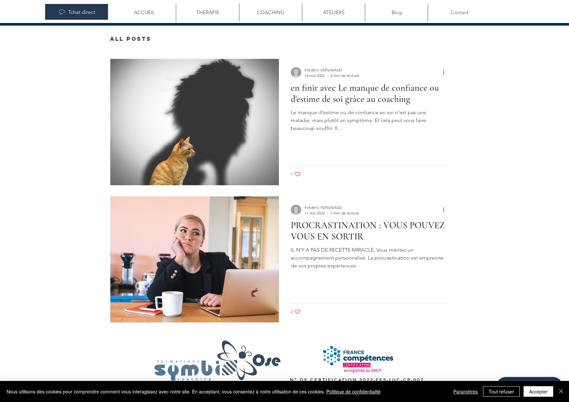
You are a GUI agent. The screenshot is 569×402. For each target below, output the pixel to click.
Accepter (538, 391)
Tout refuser (501, 391)
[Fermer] (561, 391)
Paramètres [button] (465, 391)
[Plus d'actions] (446, 72)
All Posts (130, 39)
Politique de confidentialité (353, 391)
